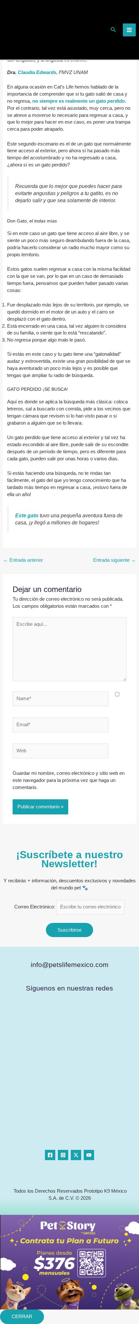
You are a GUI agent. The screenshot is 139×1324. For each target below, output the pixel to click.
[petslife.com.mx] (27, 29)
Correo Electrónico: (35, 906)
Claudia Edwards (37, 72)
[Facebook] (50, 1155)
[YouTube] (89, 1155)
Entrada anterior (23, 560)
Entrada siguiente (114, 560)
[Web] (61, 752)
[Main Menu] (129, 29)
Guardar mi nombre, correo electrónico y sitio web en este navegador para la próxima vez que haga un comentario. (68, 780)
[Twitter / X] (76, 1155)
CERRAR (22, 1316)
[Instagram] (63, 1155)
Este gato (27, 515)
